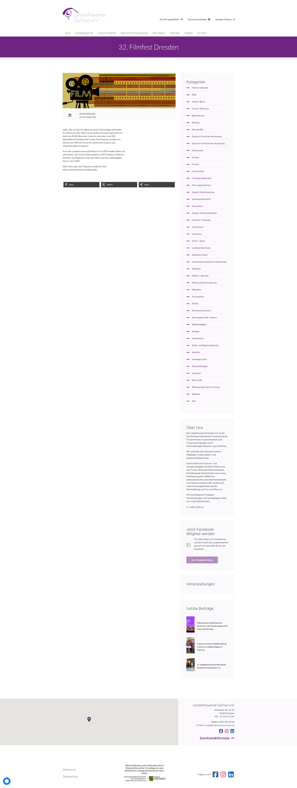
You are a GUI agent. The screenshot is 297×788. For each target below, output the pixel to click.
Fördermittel (198, 171)
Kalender (175, 33)
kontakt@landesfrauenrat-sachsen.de (219, 725)
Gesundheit (197, 206)
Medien (188, 33)
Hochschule (197, 227)
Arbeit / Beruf (198, 101)
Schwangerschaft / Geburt (204, 317)
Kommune (197, 234)
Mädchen (196, 268)
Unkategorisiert (199, 359)
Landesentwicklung (201, 247)
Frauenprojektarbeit (201, 178)
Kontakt (202, 33)
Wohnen (196, 394)
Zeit (194, 401)
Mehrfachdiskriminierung (204, 282)
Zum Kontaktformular (215, 738)
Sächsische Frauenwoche (134, 33)
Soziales (195, 331)
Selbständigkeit (199, 324)
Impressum (69, 769)
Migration (196, 289)
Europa (195, 157)
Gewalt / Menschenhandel (204, 213)
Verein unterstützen (76, 38)
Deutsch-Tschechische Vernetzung (208, 143)
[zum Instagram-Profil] (226, 731)
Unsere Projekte (107, 33)
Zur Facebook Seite (202, 559)
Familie (195, 164)
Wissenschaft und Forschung (206, 387)
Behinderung (198, 115)
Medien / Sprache (200, 275)
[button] (81, 184)
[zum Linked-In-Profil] (232, 731)
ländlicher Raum (200, 254)
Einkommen (197, 150)
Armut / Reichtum (200, 108)
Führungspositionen (201, 185)
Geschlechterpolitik (201, 199)
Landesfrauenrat (84, 33)
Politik (195, 303)
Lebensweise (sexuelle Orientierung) (209, 261)
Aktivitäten (159, 33)
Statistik (196, 352)
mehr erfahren (197, 507)
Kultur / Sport (198, 241)
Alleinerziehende (200, 87)
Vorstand (196, 373)
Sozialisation (198, 338)
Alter (194, 94)
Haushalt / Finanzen (201, 220)
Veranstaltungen (200, 366)
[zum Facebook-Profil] (221, 731)
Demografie (197, 129)
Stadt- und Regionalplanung (205, 345)
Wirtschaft (197, 380)
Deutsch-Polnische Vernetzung (207, 136)
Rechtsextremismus (201, 310)
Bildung (195, 122)
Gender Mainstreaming (203, 192)
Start (67, 33)
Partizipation (198, 296)
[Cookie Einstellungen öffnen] (7, 784)
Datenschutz (70, 776)
